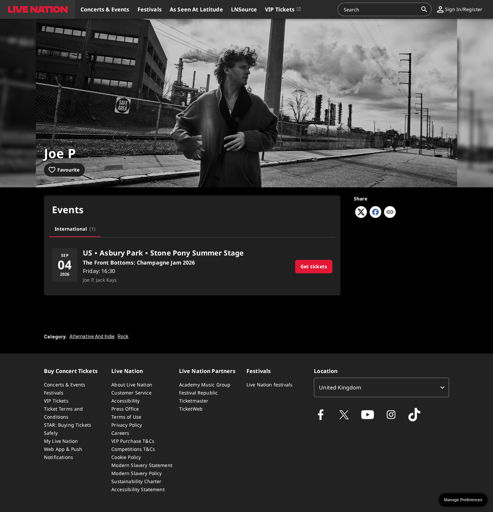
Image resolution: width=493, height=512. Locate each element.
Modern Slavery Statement (141, 465)
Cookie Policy (126, 457)
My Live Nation (61, 441)
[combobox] (380, 9)
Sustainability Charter (136, 481)
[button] (37, 9)
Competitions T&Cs (133, 449)
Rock (123, 336)
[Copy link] (390, 212)
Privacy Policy (126, 425)
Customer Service (131, 392)
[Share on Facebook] (375, 216)
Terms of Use (126, 417)
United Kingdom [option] (340, 387)
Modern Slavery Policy (136, 473)
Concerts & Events (65, 384)
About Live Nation (131, 384)
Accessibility (125, 401)
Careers (120, 433)
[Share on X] (361, 216)
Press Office (125, 409)
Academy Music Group (205, 384)
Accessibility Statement (137, 489)
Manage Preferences (463, 500)
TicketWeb (191, 409)
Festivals (53, 392)
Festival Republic (198, 392)
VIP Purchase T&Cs (132, 441)
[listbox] (381, 387)
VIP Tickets (56, 401)
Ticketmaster (194, 401)
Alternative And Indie (92, 336)
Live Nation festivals (269, 384)
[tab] (75, 229)
